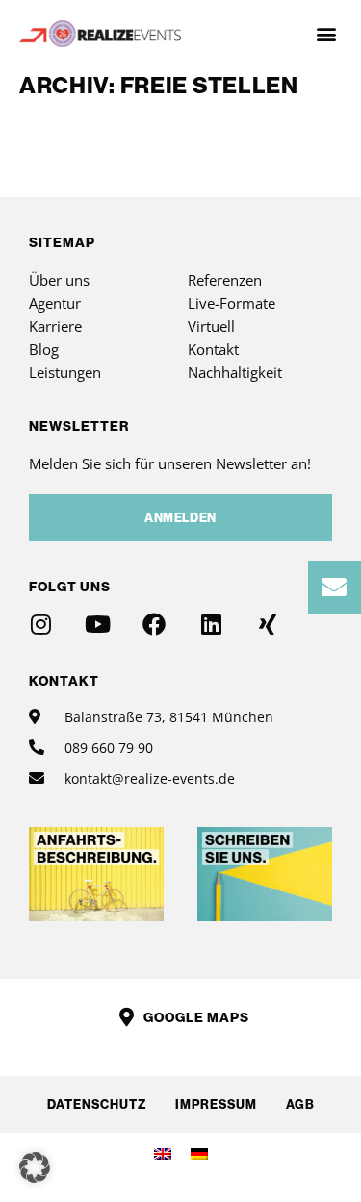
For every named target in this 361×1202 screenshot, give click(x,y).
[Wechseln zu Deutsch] (199, 1152)
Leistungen (65, 372)
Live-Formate (231, 303)
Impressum (216, 1104)
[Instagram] (40, 624)
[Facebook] (154, 624)
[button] (326, 34)
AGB (300, 1104)
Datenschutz (96, 1104)
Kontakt (213, 349)
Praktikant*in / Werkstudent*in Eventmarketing (113, 146)
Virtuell (211, 326)
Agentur (55, 303)
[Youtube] (97, 624)
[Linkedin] (210, 624)
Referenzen (225, 279)
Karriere (55, 326)
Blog (44, 349)
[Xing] (267, 624)
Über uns (59, 279)
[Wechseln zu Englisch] (162, 1152)
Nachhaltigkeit (235, 372)
